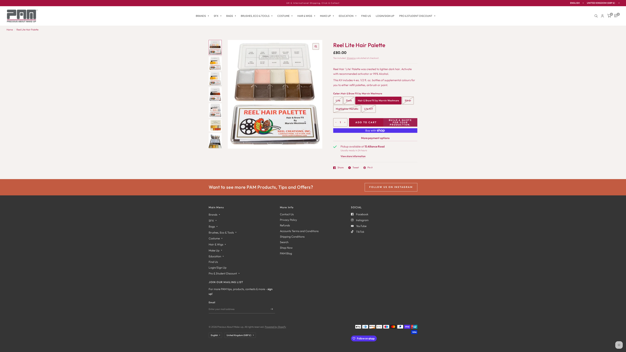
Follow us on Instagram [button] (391, 187)
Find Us (366, 15)
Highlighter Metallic (347, 108)
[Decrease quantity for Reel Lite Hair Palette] (335, 122)
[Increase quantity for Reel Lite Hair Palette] (344, 122)
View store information (353, 156)
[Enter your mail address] (271, 309)
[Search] (596, 16)
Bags (229, 15)
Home (10, 29)
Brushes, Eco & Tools (255, 15)
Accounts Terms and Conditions (299, 231)
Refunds (285, 225)
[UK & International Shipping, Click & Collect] (313, 3)
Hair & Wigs (304, 15)
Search (284, 242)
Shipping (351, 58)
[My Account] (602, 16)
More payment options (375, 138)
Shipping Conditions (292, 236)
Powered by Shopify (275, 326)
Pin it (370, 167)
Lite (338, 100)
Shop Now (286, 247)
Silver (408, 100)
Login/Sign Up (385, 15)
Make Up (325, 15)
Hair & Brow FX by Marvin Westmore (378, 100)
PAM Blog (286, 253)
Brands (201, 15)
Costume (283, 15)
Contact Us (287, 214)
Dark (349, 100)
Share (340, 167)
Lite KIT (368, 108)
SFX (216, 15)
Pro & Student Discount (415, 15)
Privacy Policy (288, 219)
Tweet (355, 167)
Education (346, 15)
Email (212, 302)
